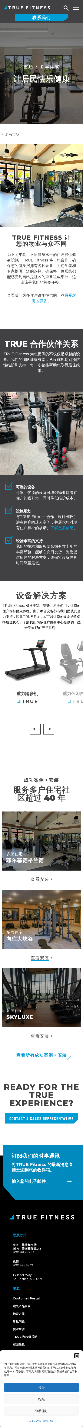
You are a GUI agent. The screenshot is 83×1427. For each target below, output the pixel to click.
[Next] (48, 729)
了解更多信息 (61, 528)
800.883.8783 (23, 1252)
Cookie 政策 (34, 1421)
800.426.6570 (23, 1265)
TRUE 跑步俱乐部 (25, 1337)
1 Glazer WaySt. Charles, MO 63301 (34, 1277)
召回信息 (19, 1344)
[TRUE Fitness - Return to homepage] (41, 1217)
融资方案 (19, 1314)
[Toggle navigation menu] (76, 8)
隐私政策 (48, 1421)
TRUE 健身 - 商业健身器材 (26, 7)
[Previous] (35, 729)
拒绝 (41, 1399)
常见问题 (19, 1321)
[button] (76, 1355)
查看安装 (40, 879)
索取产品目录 (22, 1306)
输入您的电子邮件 (29, 1181)
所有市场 (12, 134)
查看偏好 (41, 1411)
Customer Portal (26, 1298)
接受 (41, 1387)
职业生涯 (19, 1329)
